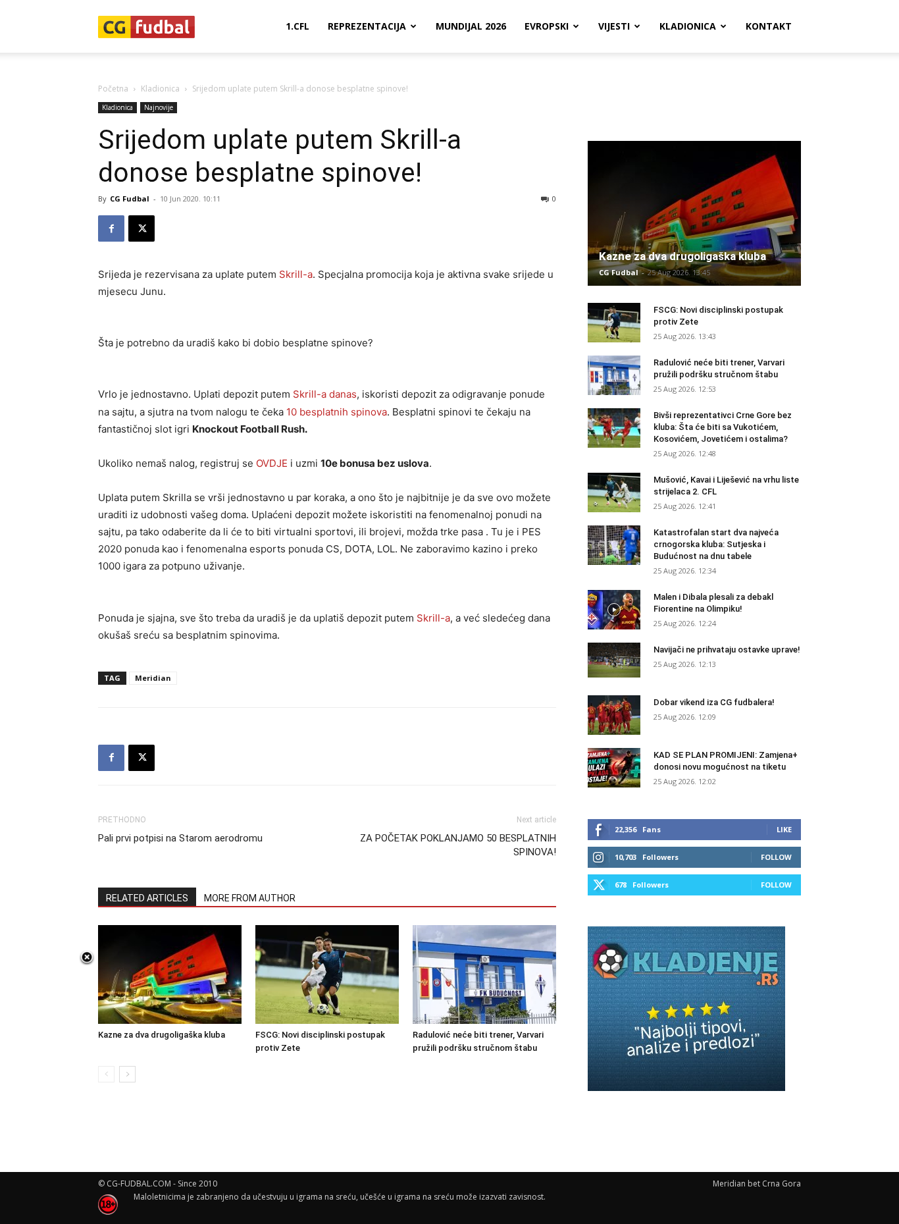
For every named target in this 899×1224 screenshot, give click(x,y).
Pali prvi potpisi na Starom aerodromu (180, 838)
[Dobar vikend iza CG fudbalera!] (614, 715)
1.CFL (297, 26)
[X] (141, 228)
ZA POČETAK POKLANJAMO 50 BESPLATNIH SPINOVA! (458, 845)
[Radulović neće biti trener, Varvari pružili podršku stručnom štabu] (484, 974)
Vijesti (614, 26)
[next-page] (127, 1074)
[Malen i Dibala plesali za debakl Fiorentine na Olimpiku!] (614, 609)
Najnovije (158, 107)
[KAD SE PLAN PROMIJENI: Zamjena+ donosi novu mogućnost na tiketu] (614, 767)
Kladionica (687, 26)
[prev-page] (106, 1074)
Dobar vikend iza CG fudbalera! (714, 702)
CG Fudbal (129, 198)
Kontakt (769, 26)
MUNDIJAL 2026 (471, 26)
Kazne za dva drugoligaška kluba (161, 1035)
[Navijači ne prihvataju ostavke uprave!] (614, 660)
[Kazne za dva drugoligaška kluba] (170, 974)
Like (784, 829)
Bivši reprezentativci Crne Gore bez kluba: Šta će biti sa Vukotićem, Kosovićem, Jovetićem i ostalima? (723, 427)
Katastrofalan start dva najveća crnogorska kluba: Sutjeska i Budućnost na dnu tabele (716, 544)
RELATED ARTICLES (147, 898)
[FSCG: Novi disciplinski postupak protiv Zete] (327, 974)
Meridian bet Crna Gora (757, 1183)
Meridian (153, 678)
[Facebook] (111, 228)
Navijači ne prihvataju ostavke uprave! (727, 649)
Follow (776, 857)
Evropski (547, 26)
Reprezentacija (367, 26)
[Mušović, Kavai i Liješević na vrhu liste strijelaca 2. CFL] (614, 492)
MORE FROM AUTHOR (249, 898)
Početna (113, 88)
